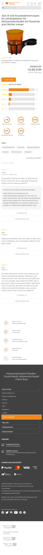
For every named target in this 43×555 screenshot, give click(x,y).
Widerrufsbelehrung (8, 393)
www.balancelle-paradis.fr (10, 545)
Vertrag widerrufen (8, 417)
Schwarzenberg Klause (11, 533)
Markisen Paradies (9, 527)
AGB (3, 406)
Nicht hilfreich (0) (22, 219)
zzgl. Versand (37, 72)
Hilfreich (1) (22, 295)
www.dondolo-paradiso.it (9, 539)
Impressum (5, 409)
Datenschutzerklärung (9, 396)
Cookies (4, 413)
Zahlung (4, 400)
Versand (4, 403)
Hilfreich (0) (22, 213)
